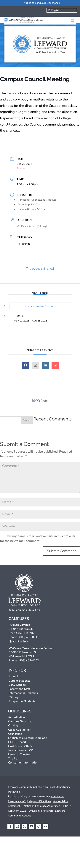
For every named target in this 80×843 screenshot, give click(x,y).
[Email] (55, 365)
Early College (17, 685)
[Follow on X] (24, 826)
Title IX (67, 806)
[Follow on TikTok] (38, 826)
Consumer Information (23, 763)
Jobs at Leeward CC (20, 750)
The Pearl (14, 758)
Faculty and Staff (19, 689)
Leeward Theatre (19, 754)
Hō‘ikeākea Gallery (20, 746)
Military (13, 697)
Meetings (24, 244)
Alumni (13, 676)
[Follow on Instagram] (17, 826)
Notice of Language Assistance (42, 3)
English (55, 10)
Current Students (19, 681)
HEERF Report (17, 742)
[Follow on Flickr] (45, 826)
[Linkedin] (45, 365)
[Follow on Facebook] (10, 826)
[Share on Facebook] (25, 365)
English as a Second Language (27, 738)
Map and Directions (39, 801)
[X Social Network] (35, 365)
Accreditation (16, 717)
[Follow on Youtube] (31, 826)
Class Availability (19, 730)
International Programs (23, 693)
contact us (57, 796)
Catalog (13, 725)
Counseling (15, 734)
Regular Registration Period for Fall (41, 306)
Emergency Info (17, 801)
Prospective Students (22, 701)
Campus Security (19, 721)
